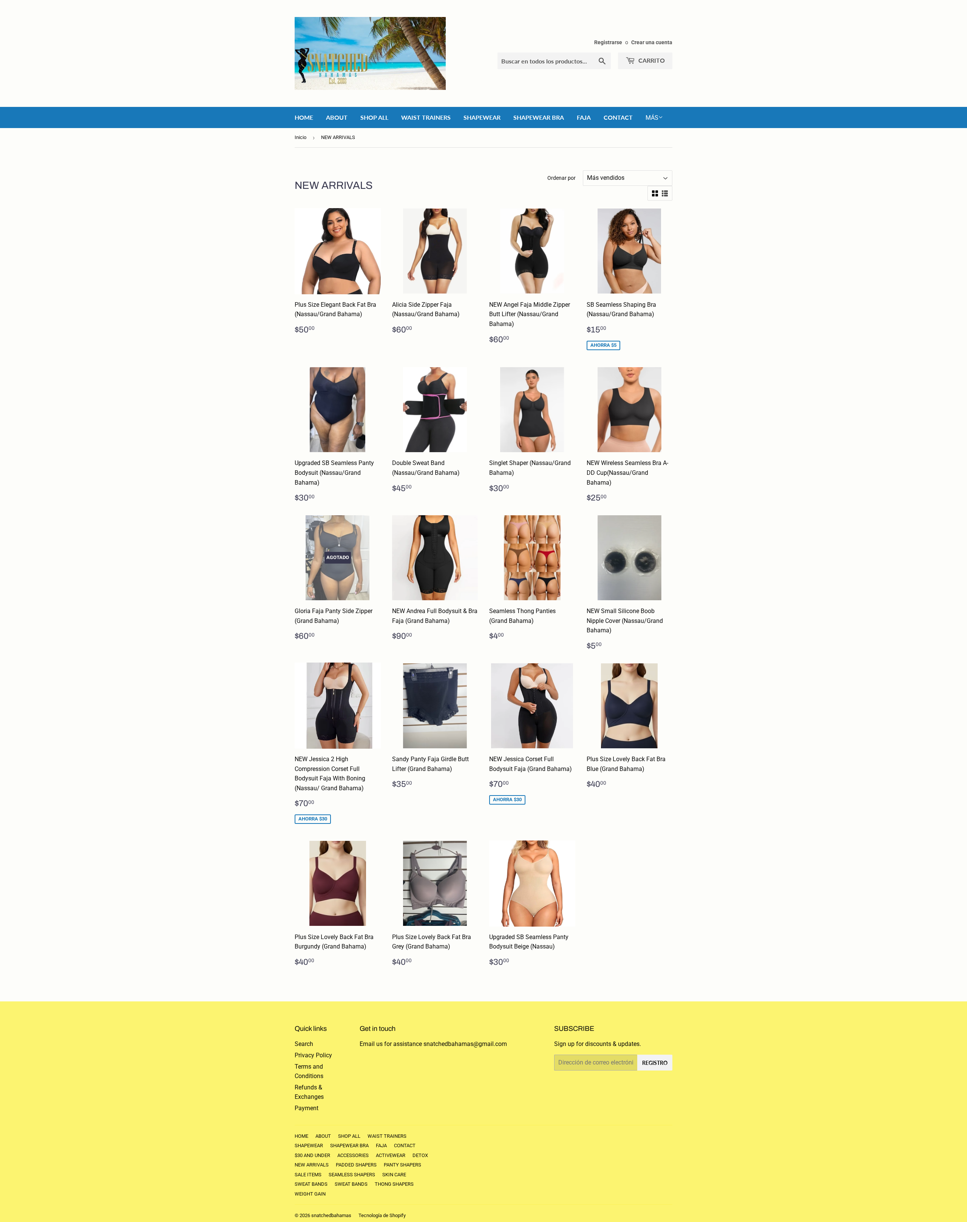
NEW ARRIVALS (312, 1165)
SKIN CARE (394, 1174)
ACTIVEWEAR (390, 1155)
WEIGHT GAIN (310, 1194)
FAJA (584, 117)
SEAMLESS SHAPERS (352, 1174)
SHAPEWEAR (481, 117)
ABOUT (337, 117)
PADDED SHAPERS (356, 1165)
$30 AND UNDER (312, 1155)
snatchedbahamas (331, 1215)
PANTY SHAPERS (402, 1165)
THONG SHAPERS (394, 1184)
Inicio (300, 137)
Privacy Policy (313, 1055)
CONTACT (618, 117)
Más (652, 117)
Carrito (651, 60)
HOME (304, 117)
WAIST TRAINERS (426, 117)
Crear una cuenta (651, 42)
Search (304, 1043)
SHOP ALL (374, 117)
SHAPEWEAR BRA (538, 117)
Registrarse (608, 42)
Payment (306, 1108)
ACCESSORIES (353, 1155)
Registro (654, 1063)
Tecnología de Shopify (382, 1215)
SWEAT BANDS (311, 1184)
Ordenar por (561, 178)
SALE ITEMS (308, 1174)
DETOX (420, 1155)
